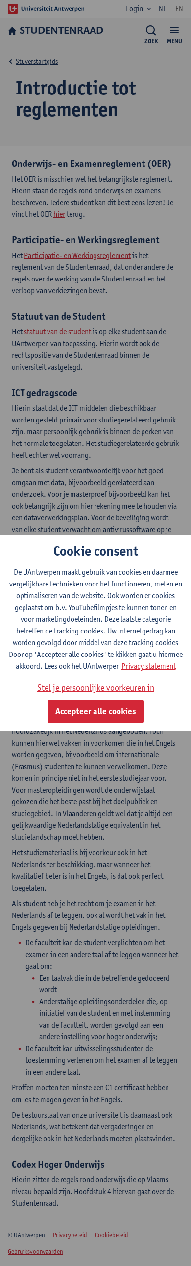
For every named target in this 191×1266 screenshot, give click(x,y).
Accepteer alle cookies (95, 711)
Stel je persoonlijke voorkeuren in (95, 687)
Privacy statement (148, 666)
